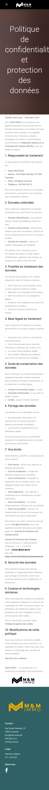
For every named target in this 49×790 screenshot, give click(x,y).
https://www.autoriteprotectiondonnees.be (24, 556)
